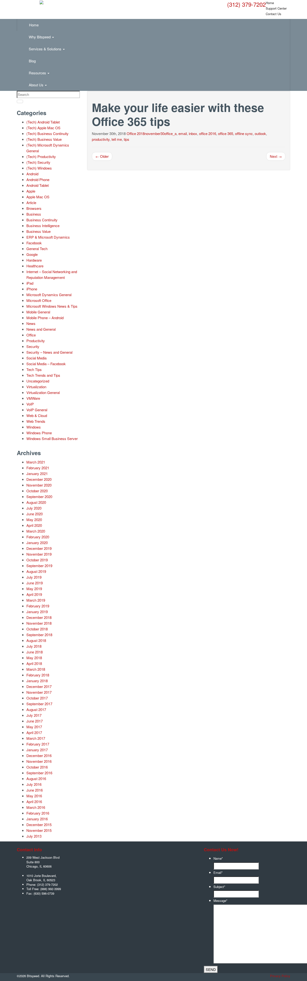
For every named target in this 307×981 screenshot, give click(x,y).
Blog (32, 60)
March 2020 (35, 531)
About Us (36, 84)
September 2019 (39, 565)
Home (34, 24)
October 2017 (37, 697)
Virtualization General (43, 392)
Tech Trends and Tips (43, 375)
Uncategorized (37, 380)
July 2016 (33, 784)
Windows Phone (39, 432)
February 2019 (37, 605)
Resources (38, 72)
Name (218, 858)
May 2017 (34, 726)
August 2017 (36, 709)
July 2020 (33, 508)
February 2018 (37, 674)
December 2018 (39, 617)
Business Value (38, 231)
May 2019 (34, 588)
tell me (117, 139)
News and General (41, 329)
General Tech (36, 248)
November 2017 (39, 692)
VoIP (30, 403)
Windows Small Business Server (52, 438)
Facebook (34, 242)
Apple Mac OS (37, 196)
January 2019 (37, 611)
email (182, 133)
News (30, 323)
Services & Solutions (45, 48)
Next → (276, 156)
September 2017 (39, 703)
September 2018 (39, 634)
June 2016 (34, 790)
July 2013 (33, 836)
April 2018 (34, 663)
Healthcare (34, 265)
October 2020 (37, 490)
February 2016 (37, 813)
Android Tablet (37, 185)
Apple (30, 191)
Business (33, 214)
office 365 (225, 133)
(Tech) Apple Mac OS (43, 127)
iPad (29, 283)
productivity (101, 139)
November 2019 (39, 554)
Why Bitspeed (40, 36)
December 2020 (39, 479)
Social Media (36, 357)
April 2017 (34, 732)
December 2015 (39, 824)
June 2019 (34, 582)
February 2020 (37, 536)
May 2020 (34, 519)
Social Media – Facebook (46, 363)
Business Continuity (42, 219)
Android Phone (37, 179)
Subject (219, 886)
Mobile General (38, 311)
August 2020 (36, 502)
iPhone (31, 288)
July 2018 (33, 646)
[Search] (20, 101)
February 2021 (37, 467)
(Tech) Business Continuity (47, 133)
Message (220, 900)
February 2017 (37, 743)
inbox (193, 133)
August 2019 (36, 571)
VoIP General (36, 409)
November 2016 (39, 761)
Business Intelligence (42, 225)
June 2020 (34, 513)
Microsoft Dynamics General (48, 294)
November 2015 (39, 830)
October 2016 (37, 767)
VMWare (33, 398)
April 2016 (34, 801)
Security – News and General (49, 352)
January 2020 (37, 542)
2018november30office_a (157, 133)
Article (31, 202)
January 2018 (37, 680)
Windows (33, 426)
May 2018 (34, 657)
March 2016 (35, 807)
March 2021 (35, 461)
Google (32, 254)
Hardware (34, 260)
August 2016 (36, 778)
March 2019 (35, 600)
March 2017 (35, 738)
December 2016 (39, 755)
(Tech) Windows (39, 167)
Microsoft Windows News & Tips (51, 306)
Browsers (33, 208)
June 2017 (34, 720)
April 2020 (34, 525)
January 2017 (37, 749)
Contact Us (273, 14)
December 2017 (39, 686)
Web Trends (35, 421)
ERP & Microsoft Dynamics (48, 237)
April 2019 (34, 594)
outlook (260, 133)
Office (131, 133)
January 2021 (37, 473)
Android (32, 173)
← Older (102, 156)
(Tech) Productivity (41, 156)
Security (32, 346)
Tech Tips (34, 369)
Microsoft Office (38, 300)
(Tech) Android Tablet (43, 121)
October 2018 (37, 628)
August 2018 (36, 640)
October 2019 (37, 559)
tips (126, 139)
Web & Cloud (36, 415)
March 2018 (35, 669)
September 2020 (39, 496)
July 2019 (33, 577)
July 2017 (33, 715)
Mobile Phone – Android (45, 317)
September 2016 (39, 772)
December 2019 (39, 548)
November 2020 (39, 485)
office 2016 (207, 133)
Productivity (35, 340)
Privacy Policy (280, 976)
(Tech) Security (38, 162)
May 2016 (34, 795)
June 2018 (34, 651)
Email (218, 872)
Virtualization (36, 386)
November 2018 (39, 623)
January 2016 (37, 818)
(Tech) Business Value (44, 139)
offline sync (244, 133)
